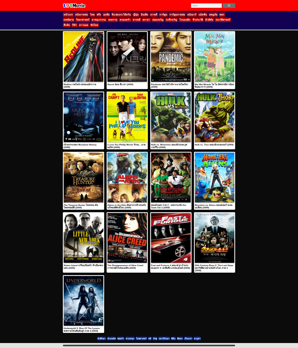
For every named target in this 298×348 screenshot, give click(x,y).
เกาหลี (153, 14)
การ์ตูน (163, 14)
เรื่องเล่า (188, 338)
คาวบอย (83, 25)
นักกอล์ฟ (111, 338)
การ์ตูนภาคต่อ (177, 14)
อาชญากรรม (99, 19)
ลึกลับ (67, 25)
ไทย (92, 14)
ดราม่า (146, 19)
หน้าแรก (68, 14)
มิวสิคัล (209, 19)
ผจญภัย (213, 14)
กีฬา (74, 25)
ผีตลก (180, 338)
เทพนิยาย (69, 19)
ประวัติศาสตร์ (223, 19)
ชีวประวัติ (198, 19)
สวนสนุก (130, 338)
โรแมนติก (184, 19)
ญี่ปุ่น (136, 14)
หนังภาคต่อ (81, 14)
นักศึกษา (101, 338)
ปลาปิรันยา (164, 338)
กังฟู (155, 338)
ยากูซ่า (197, 338)
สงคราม (112, 19)
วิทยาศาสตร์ (82, 19)
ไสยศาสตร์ (141, 338)
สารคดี (136, 19)
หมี (149, 338)
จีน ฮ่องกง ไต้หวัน (121, 14)
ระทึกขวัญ (171, 19)
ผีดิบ (173, 338)
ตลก (222, 14)
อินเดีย (144, 14)
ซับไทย (94, 25)
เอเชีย (106, 14)
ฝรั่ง (99, 14)
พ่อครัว (120, 338)
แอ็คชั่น (203, 14)
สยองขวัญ (157, 19)
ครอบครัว (125, 19)
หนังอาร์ (191, 14)
